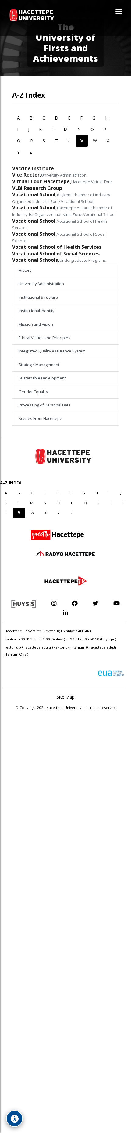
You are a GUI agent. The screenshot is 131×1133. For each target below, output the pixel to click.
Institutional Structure (38, 297)
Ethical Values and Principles (44, 337)
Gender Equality (33, 391)
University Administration (41, 283)
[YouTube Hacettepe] (116, 603)
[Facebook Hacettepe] (74, 603)
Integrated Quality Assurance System (52, 351)
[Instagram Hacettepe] (53, 603)
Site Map (66, 697)
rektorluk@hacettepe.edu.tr (28, 647)
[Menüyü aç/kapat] (118, 11)
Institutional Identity (36, 310)
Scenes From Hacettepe (40, 418)
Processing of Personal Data (44, 405)
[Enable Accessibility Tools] (14, 1118)
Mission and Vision (36, 324)
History (25, 270)
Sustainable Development (42, 378)
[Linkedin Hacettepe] (65, 612)
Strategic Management (39, 364)
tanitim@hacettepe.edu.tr (95, 647)
